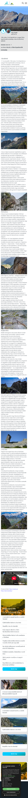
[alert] (11, 780)
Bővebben (10, 774)
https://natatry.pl (13, 589)
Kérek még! (14, 669)
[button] (11, 794)
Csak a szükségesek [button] (11, 792)
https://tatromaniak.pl (6, 591)
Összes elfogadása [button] (11, 789)
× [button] (19, 765)
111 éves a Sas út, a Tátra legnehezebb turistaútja (12, 48)
